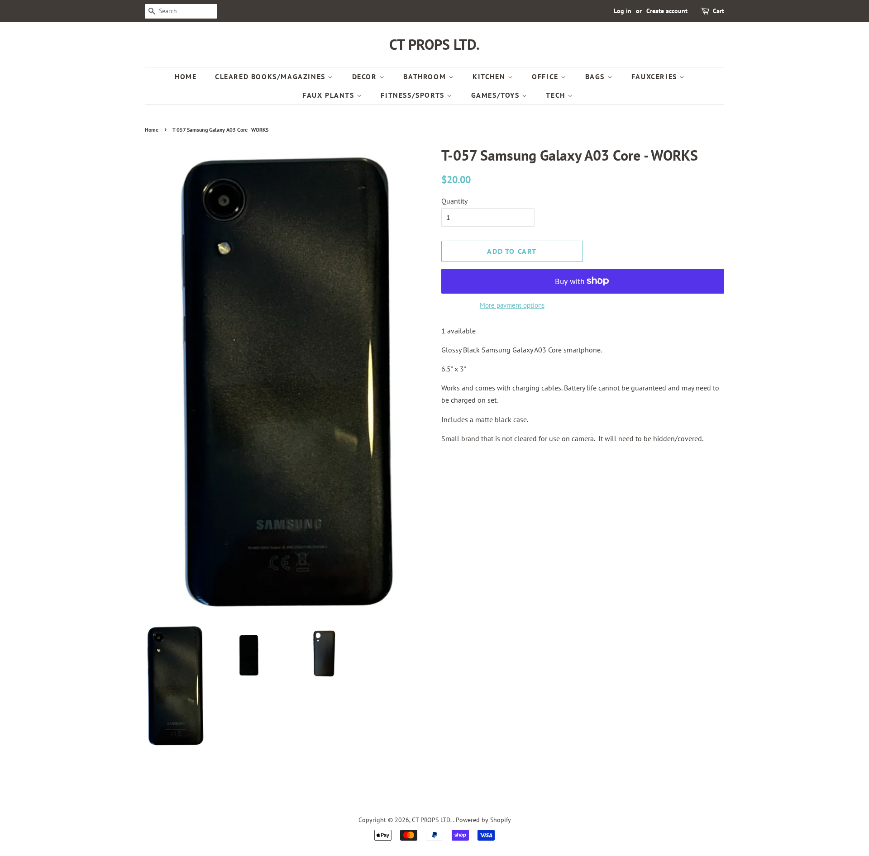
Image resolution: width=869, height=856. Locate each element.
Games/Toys (496, 95)
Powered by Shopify (483, 820)
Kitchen (490, 76)
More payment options (512, 305)
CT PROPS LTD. (434, 44)
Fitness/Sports (414, 95)
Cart (718, 11)
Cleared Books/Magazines (271, 76)
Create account (667, 11)
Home (185, 76)
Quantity (454, 200)
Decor (366, 76)
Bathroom (425, 76)
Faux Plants (329, 95)
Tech (557, 95)
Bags (596, 76)
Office (546, 76)
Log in (622, 11)
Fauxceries (655, 76)
